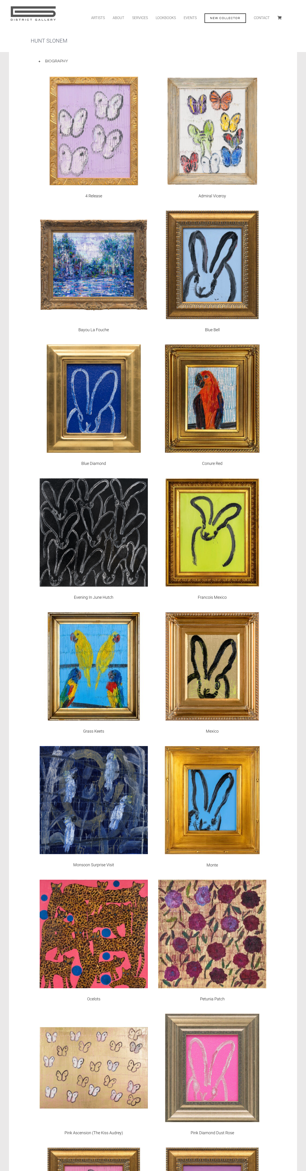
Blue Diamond (93, 463)
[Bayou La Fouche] (94, 214)
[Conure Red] (212, 348)
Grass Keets (93, 731)
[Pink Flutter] (94, 1151)
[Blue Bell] (212, 214)
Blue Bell (212, 329)
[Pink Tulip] (212, 1151)
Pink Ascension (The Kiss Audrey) (94, 1132)
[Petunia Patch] (212, 883)
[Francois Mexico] (212, 481)
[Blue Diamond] (94, 348)
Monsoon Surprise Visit (93, 864)
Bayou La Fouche (93, 329)
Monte (212, 865)
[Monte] (212, 749)
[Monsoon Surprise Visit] (94, 749)
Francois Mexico (212, 597)
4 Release (93, 196)
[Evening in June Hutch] (94, 481)
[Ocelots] (94, 883)
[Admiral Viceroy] (212, 80)
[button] (153, 61)
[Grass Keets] (94, 615)
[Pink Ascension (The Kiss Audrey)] (94, 1017)
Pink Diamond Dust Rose (212, 1132)
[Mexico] (212, 615)
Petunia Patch (212, 999)
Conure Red (212, 463)
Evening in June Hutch (93, 597)
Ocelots (93, 999)
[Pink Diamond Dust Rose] (212, 1017)
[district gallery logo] (33, 6)
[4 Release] (94, 80)
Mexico (212, 731)
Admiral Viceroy (212, 196)
